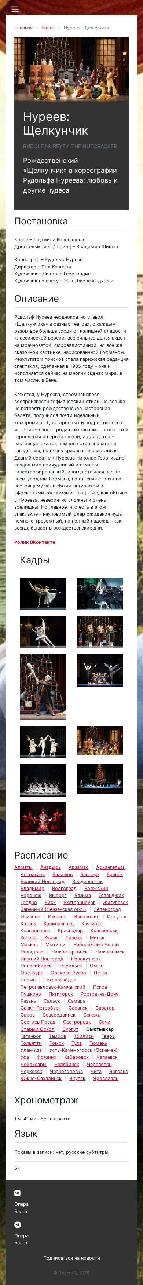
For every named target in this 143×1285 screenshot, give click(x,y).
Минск (97, 937)
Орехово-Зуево (68, 972)
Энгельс (118, 1071)
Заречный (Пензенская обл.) (53, 909)
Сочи (104, 1022)
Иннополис (86, 916)
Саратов (104, 1008)
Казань (28, 923)
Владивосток (87, 881)
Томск (57, 1043)
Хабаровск (76, 1057)
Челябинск (66, 1064)
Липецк (73, 937)
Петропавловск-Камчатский (53, 987)
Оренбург (32, 972)
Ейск (50, 902)
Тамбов (57, 1036)
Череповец (99, 1064)
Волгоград (64, 888)
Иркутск (116, 916)
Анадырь (50, 867)
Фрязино (46, 1057)
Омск (96, 966)
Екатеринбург (79, 902)
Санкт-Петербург (41, 1008)
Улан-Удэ (31, 1050)
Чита (96, 1071)
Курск (51, 937)
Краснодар (70, 930)
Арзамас (78, 867)
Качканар (92, 923)
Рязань (28, 1001)
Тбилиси (84, 1036)
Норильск (70, 966)
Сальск (52, 1001)
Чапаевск (107, 1057)
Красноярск (104, 930)
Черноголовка (66, 1071)
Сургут (70, 1029)
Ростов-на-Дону (99, 994)
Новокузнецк (86, 959)
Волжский (96, 888)
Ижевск (57, 916)
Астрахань (33, 874)
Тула (77, 1043)
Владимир (32, 888)
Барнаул (89, 874)
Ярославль (105, 1078)
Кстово (29, 937)
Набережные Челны (96, 944)
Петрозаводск (59, 979)
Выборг (58, 895)
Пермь (28, 979)
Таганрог (31, 1036)
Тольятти (31, 1043)
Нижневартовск (69, 952)
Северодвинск (59, 1015)
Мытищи (55, 944)
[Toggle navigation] (15, 9)
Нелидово (32, 952)
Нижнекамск (110, 952)
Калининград (59, 923)
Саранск (78, 1008)
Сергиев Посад (38, 1022)
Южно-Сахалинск (41, 1078)
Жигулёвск (115, 902)
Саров (28, 1015)
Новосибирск (36, 966)
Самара (76, 1001)
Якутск (77, 1078)
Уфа (25, 1057)
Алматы (23, 867)
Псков (100, 987)
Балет (48, 27)
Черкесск (31, 1071)
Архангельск (110, 867)
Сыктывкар (100, 1029)
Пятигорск (61, 994)
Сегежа (91, 1015)
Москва (29, 944)
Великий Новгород (43, 881)
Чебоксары (34, 1064)
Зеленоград (107, 909)
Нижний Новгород (42, 959)
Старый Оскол (38, 1029)
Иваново (30, 916)
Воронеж (31, 895)
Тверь (108, 1036)
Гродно (29, 902)
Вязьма (82, 895)
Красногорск (35, 930)
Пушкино (31, 994)
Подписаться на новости (71, 1258)
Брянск (115, 874)
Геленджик (111, 895)
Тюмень (98, 1043)
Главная (23, 27)
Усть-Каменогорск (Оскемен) (84, 1050)
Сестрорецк (77, 1022)
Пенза (100, 972)
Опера (21, 1204)
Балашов (62, 874)
